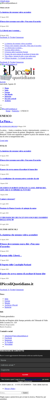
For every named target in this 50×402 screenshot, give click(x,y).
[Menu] (1, 105)
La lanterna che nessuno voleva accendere (15, 12)
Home (7, 88)
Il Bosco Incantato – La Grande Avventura (18, 58)
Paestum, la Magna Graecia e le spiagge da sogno (18, 208)
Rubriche (8, 96)
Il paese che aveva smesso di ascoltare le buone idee (22, 54)
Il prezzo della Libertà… (13, 50)
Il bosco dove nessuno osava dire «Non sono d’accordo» (20, 21)
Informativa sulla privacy (33, 379)
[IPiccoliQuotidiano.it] (8, 109)
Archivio (8, 101)
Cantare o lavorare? (7, 199)
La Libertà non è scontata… (10, 31)
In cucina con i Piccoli (8, 126)
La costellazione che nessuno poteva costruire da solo (19, 179)
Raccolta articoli (10, 99)
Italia (6, 90)
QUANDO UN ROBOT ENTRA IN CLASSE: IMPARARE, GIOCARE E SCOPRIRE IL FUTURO (23, 189)
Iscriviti (2, 82)
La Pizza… (6, 121)
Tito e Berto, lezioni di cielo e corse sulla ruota (20, 56)
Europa (7, 92)
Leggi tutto (4, 141)
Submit (25, 393)
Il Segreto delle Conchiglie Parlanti (16, 52)
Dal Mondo (9, 94)
